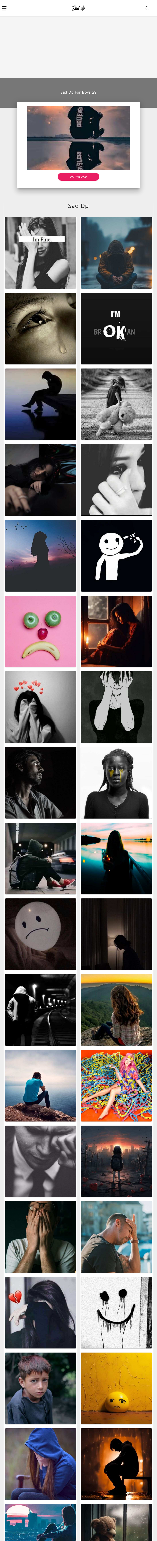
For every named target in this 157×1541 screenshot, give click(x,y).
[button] (4, 8)
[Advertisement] (78, 47)
